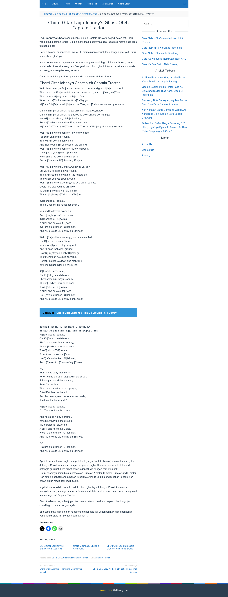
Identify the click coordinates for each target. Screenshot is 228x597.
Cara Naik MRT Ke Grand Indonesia (162, 47)
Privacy (146, 155)
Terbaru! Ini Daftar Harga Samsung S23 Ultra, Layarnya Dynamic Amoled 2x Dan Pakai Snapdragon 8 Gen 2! (164, 127)
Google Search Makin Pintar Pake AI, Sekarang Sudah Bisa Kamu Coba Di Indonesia (162, 90)
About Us (147, 144)
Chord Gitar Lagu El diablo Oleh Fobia (86, 547)
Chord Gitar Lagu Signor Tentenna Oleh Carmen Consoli (61, 568)
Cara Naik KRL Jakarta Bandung (160, 53)
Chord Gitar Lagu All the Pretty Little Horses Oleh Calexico (115, 568)
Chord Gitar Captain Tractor (75, 557)
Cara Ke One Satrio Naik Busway (160, 64)
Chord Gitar (57, 557)
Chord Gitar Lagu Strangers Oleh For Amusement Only (120, 547)
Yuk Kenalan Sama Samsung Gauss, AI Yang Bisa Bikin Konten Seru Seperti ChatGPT (164, 113)
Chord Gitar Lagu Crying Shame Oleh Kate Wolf (52, 547)
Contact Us (148, 149)
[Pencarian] (184, 4)
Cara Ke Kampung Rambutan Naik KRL (164, 58)
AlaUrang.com (120, 590)
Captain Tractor (103, 557)
